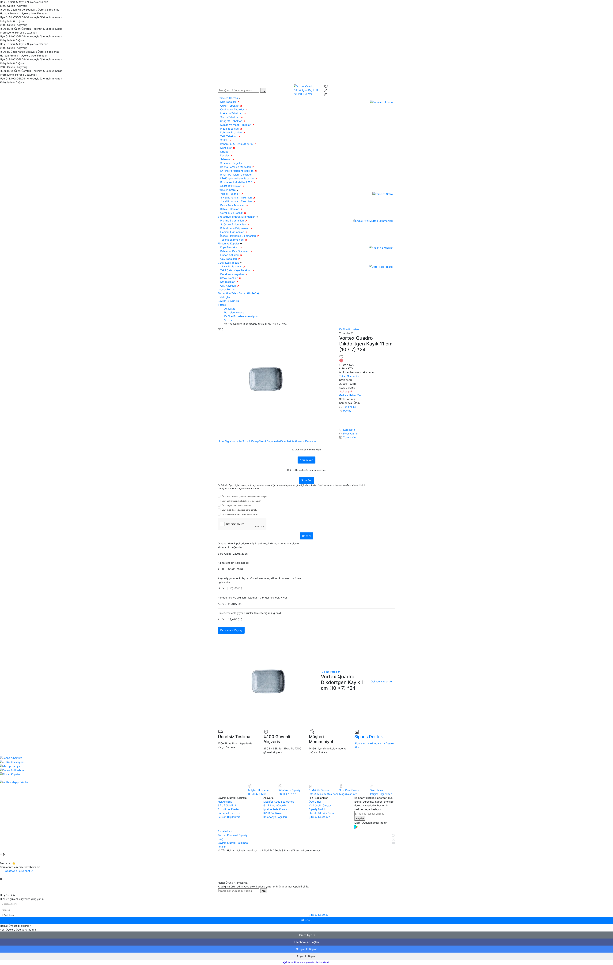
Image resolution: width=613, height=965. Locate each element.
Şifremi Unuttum (319, 914)
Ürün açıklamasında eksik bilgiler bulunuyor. (241, 501)
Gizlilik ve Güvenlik (274, 805)
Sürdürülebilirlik (227, 805)
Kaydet (360, 818)
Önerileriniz (287, 441)
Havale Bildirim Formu (322, 813)
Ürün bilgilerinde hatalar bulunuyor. (237, 505)
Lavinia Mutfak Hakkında (233, 842)
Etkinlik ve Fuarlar (228, 809)
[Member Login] (359, 90)
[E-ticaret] (306, 962)
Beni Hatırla (9, 915)
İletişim (222, 846)
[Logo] (306, 89)
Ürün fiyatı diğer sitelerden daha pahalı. (239, 510)
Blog (220, 839)
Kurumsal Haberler (229, 813)
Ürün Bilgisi (224, 441)
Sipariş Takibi (317, 809)
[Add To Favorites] (367, 359)
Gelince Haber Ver (350, 395)
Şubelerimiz (225, 831)
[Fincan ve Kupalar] (381, 247)
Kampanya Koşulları (275, 817)
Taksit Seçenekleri (270, 441)
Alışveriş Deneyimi (305, 441)
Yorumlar (236, 441)
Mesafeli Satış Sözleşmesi (279, 801)
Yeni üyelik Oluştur (320, 805)
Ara (263, 890)
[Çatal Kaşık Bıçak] (381, 266)
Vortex (222, 304)
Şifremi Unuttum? (319, 817)
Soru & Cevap (250, 441)
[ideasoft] (289, 962)
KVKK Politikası (272, 813)
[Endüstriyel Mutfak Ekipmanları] (373, 220)
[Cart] (359, 94)
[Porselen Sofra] (382, 193)
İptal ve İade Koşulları (276, 809)
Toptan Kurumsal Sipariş (232, 835)
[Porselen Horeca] (381, 101)
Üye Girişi (315, 801)
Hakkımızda (225, 801)
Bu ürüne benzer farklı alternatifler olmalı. (240, 514)
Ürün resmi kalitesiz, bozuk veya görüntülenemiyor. (244, 496)
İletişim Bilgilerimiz (229, 817)
